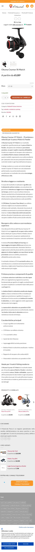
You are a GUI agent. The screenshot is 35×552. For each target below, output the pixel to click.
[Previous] (4, 43)
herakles (9, 520)
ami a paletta (8, 502)
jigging (22, 520)
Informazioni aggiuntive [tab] (11, 133)
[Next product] (15, 18)
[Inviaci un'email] (8, 438)
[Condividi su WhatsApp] (3, 116)
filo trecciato (17, 517)
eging (7, 517)
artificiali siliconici (15, 505)
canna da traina (16, 514)
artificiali (23, 502)
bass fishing (11, 508)
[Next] (30, 43)
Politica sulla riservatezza (26, 527)
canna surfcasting (26, 514)
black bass (25, 508)
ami (2, 502)
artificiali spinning (26, 505)
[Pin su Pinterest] (16, 116)
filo (11, 517)
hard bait (3, 520)
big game (18, 508)
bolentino (3, 511)
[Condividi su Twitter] (9, 116)
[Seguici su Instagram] (5, 438)
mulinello (6, 109)
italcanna (16, 520)
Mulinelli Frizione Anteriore (14, 106)
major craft (28, 520)
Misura (3, 86)
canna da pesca (24, 511)
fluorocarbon (25, 517)
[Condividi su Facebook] (6, 116)
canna (16, 511)
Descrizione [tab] (6, 130)
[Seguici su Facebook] (2, 438)
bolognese (10, 511)
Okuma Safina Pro (23, 411)
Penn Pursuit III (5, 411)
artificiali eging (5, 505)
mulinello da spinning (14, 109)
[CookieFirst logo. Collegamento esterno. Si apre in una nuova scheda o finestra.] (2, 529)
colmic (2, 517)
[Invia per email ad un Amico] (13, 116)
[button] (2, 6)
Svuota (32, 83)
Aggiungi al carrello (21, 97)
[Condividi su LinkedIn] (19, 116)
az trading (3, 508)
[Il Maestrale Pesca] (16, 6)
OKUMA (8, 112)
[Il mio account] (27, 6)
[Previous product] (19, 18)
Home (4, 13)
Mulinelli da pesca (14, 13)
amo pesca (16, 502)
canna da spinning (5, 514)
